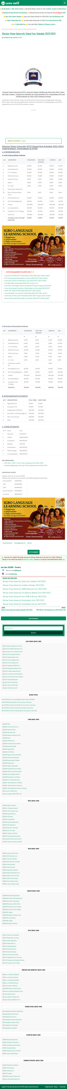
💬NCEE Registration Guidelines (10, 1065)
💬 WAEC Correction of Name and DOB (12, 842)
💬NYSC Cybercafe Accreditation (11, 935)
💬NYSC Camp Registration (9, 946)
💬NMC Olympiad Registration (10, 1039)
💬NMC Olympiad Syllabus (9, 1048)
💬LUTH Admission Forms (9, 994)
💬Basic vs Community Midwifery (11, 980)
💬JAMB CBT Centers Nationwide (11, 757)
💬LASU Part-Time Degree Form (10, 663)
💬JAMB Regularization (8, 749)
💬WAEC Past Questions (9, 819)
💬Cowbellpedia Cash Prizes (10, 1017)
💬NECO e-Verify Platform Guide (11, 884)
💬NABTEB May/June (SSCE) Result (11, 904)
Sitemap (55, 1087)
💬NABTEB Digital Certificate (10, 923)
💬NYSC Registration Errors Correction (12, 957)
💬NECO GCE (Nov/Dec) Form (10, 856)
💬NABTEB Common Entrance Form (11, 1076)
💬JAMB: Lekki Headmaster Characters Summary (15, 788)
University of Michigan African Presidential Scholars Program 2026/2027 (28, 286)
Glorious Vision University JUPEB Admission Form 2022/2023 (25, 589)
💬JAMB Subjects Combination (10, 766)
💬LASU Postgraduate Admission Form (12, 668)
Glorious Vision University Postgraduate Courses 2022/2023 (24, 604)
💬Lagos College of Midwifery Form (11, 999)
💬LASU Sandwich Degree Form (10, 657)
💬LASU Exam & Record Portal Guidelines (13, 677)
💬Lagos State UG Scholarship (10, 685)
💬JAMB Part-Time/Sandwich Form (11, 780)
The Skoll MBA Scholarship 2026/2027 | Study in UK (21, 283)
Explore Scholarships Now (14, 20)
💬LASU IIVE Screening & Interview (11, 654)
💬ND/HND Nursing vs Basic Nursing (12, 988)
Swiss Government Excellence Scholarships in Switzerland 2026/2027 (27, 288)
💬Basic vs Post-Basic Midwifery (11, 974)
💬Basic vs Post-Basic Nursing (10, 977)
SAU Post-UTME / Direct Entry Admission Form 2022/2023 (24, 463)
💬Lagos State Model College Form (11, 1079)
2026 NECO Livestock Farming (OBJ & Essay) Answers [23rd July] (19, 705)
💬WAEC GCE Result (8, 816)
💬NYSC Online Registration (10, 940)
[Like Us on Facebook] (3, 573)
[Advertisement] (33, 52)
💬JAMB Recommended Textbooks (11, 760)
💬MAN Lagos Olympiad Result (10, 1053)
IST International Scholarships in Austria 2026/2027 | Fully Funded (26, 278)
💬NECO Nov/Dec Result (9, 867)
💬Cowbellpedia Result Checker (10, 1014)
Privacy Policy (62, 1087)
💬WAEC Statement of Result (10, 833)
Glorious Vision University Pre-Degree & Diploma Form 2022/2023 (27, 592)
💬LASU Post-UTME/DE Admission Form (12, 649)
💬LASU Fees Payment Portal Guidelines (13, 674)
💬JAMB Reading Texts (8, 763)
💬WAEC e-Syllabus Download (10, 808)
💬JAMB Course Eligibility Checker (11, 774)
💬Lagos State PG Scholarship (10, 682)
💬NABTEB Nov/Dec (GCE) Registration (12, 898)
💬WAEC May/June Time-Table (10, 828)
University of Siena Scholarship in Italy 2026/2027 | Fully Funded (25, 281)
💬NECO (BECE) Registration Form (11, 873)
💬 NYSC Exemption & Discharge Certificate (13, 960)
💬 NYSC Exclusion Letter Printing (11, 963)
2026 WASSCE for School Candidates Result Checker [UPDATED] (19, 699)
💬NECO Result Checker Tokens (10, 881)
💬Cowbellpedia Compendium (10, 1028)
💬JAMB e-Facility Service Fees (10, 727)
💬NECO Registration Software (10, 870)
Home (3, 29)
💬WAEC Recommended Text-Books (11, 836)
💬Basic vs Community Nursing (10, 983)
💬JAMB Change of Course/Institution (12, 755)
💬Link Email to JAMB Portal (10, 791)
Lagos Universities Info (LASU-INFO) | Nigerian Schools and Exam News (24, 1087)
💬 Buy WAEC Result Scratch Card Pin (12, 839)
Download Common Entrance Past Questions (15, 13)
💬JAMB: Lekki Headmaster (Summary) (12, 785)
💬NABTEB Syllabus (8, 912)
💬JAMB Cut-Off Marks (8, 752)
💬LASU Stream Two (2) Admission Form (13, 651)
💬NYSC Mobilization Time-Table (11, 938)
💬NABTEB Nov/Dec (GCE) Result (11, 901)
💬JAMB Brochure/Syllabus (9, 746)
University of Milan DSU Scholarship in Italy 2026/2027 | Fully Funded (27, 276)
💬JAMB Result (6, 738)
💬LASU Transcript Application (10, 679)
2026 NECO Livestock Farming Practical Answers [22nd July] (18, 708)
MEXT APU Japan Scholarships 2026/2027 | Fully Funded (23, 291)
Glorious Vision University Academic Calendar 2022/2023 (23, 585)
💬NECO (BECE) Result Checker (10, 878)
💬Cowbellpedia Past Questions (10, 1025)
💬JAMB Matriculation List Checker (11, 777)
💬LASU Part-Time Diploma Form (11, 660)
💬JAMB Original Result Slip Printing (12, 769)
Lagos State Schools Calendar (13, 16)
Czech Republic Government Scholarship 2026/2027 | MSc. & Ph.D (26, 293)
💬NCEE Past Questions (8, 1068)
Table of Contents (16, 141)
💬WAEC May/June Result (9, 814)
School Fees (29, 543)
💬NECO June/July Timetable (10, 859)
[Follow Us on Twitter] (3, 570)
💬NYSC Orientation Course (9, 949)
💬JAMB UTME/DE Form (9, 741)
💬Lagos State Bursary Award (10, 688)
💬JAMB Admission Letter (9, 732)
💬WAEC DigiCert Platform (9, 805)
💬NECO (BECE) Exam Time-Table (11, 875)
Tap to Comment (33, 552)
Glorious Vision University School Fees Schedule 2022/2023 (24, 581)
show (23, 141)
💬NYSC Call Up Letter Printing (10, 954)
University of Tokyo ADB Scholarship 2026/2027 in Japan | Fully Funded (27, 296)
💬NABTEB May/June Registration (11, 895)
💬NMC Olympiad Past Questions (11, 1042)
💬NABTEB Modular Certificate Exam (12, 915)
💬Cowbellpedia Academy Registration (12, 1019)
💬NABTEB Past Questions (9, 918)
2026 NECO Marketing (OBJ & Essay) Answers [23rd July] (17, 702)
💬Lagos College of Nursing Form (11, 997)
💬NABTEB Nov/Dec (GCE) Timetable (12, 909)
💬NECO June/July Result (9, 864)
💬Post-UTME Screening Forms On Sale (12, 646)
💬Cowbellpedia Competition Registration (13, 1011)
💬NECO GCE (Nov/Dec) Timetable (11, 861)
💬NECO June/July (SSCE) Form (10, 853)
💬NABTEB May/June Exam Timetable (12, 907)
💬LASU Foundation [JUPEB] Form (11, 665)
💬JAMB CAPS (6, 724)
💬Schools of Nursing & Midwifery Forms (13, 991)
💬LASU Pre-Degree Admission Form (12, 671)
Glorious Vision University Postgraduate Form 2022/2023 (23, 600)
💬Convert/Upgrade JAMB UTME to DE (12, 794)
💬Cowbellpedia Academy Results (11, 1022)
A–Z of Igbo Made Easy (19, 24)
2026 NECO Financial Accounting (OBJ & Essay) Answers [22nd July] (20, 710)
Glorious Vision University (9, 29)
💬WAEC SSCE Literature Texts (10, 811)
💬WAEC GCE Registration (9, 825)
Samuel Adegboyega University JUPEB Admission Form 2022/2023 (26, 465)
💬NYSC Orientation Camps (9, 952)
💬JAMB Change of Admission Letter (12, 735)
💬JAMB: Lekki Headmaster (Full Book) (12, 782)
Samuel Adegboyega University (19, 543)
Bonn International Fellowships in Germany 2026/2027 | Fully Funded (27, 298)
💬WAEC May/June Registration (10, 822)
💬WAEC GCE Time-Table (9, 830)
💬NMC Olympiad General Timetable (12, 1051)
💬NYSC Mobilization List (9, 943)
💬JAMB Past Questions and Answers (12, 743)
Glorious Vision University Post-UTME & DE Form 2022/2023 (24, 596)
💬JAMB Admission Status (9, 729)
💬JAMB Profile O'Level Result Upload (12, 771)
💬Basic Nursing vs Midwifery (10, 986)
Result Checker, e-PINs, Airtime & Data (12, 9)
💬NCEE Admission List (8, 1071)
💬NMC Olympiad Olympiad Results (11, 1045)
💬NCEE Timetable (7, 1073)
